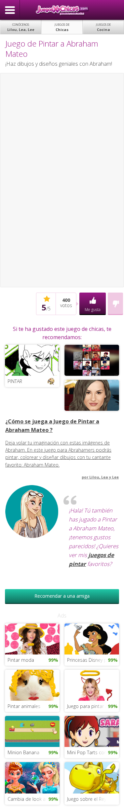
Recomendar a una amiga (62, 596)
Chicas (62, 27)
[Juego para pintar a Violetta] (91, 685)
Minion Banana (23, 752)
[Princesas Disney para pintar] (91, 638)
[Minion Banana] (32, 731)
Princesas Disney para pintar (93, 660)
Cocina (103, 27)
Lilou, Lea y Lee (104, 477)
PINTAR (15, 381)
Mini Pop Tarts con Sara (92, 752)
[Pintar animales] (32, 685)
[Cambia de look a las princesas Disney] (32, 777)
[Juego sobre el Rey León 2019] (91, 777)
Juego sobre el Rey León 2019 (93, 799)
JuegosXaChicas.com (62, 10)
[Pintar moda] (32, 638)
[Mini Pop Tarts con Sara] (91, 731)
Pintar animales (24, 706)
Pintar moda (21, 660)
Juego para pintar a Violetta (93, 706)
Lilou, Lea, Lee (20, 27)
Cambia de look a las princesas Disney (34, 799)
